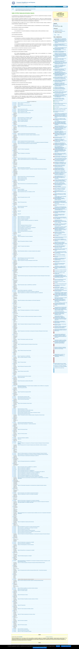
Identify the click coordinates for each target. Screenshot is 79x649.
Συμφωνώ (58, 646)
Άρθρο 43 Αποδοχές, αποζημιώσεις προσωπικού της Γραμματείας (28, 220)
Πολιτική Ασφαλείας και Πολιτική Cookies (39, 647)
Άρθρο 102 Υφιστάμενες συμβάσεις (23, 437)
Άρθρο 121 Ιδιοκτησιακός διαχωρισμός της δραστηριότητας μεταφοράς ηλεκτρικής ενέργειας (32, 485)
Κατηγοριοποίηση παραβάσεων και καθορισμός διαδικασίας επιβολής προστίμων (60, 212)
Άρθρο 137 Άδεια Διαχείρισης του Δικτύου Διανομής (26, 544)
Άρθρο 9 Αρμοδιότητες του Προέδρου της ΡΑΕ (25, 117)
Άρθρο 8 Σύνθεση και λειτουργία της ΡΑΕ (24, 112)
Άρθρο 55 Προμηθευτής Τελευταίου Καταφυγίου (25, 236)
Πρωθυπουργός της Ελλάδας (21, 6)
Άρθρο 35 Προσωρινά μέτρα (22, 202)
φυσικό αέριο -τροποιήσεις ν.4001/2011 (61, 108)
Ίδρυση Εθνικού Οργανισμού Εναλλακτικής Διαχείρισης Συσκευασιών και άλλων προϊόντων (61, 290)
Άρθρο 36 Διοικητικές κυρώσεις (22, 206)
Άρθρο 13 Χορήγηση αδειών (22, 125)
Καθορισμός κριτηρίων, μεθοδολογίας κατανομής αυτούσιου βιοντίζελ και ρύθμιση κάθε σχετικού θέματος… (60, 327)
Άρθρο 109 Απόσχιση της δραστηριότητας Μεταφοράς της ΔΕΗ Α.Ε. (28, 455)
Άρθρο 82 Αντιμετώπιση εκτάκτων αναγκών (24, 376)
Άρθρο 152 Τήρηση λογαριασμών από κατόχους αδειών (26, 614)
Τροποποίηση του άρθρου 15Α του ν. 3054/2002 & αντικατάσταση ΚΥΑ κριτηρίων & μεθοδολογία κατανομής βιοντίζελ (60, 267)
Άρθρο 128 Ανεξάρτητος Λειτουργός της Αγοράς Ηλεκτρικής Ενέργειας (29, 526)
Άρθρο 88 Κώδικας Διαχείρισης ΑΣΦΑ (23, 396)
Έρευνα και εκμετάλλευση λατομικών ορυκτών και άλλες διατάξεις (60, 279)
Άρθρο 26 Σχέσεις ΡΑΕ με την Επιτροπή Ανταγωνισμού (26, 176)
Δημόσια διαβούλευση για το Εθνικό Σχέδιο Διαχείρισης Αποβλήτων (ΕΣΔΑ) (61, 364)
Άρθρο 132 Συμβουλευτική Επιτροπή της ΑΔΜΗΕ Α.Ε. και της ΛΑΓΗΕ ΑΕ (29, 531)
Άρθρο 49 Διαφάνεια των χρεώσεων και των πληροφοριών (27, 227)
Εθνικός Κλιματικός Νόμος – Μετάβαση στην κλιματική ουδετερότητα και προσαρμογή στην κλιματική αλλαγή (61, 78)
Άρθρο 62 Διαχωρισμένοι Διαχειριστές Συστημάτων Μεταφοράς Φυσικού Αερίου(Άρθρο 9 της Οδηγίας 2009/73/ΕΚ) (33, 267)
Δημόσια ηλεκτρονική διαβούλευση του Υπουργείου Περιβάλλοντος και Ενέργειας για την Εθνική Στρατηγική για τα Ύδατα (61, 45)
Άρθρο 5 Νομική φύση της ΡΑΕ (22, 109)
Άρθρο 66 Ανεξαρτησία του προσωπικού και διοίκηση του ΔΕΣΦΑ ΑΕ (28, 291)
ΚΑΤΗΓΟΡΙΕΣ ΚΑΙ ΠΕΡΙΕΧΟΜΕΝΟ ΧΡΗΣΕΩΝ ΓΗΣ (60, 285)
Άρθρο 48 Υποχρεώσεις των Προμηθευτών (24, 226)
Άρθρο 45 (19, 222)
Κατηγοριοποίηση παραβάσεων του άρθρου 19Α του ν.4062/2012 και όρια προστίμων (61, 240)
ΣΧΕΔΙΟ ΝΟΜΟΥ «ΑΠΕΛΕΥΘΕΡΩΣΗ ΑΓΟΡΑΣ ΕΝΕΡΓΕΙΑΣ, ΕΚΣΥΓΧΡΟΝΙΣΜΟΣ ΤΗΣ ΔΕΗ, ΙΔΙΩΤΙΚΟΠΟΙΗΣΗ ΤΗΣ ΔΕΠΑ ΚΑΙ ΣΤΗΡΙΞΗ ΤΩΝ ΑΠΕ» (60, 198)
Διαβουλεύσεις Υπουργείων (51, 6)
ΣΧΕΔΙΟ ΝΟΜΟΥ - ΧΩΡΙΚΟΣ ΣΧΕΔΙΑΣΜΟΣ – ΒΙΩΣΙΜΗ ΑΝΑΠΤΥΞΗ (61, 287)
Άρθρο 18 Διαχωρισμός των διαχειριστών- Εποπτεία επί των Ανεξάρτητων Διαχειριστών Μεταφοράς (33, 142)
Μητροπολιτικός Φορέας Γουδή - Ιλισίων (60, 205)
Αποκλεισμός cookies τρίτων (66, 646)
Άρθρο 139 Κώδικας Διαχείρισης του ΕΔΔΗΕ (25, 555)
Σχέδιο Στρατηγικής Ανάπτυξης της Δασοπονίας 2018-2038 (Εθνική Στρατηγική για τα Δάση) (60, 246)
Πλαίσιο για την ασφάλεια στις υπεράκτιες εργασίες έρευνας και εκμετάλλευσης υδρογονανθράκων (60, 88)
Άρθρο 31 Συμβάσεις (21, 189)
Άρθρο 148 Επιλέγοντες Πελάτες (23, 594)
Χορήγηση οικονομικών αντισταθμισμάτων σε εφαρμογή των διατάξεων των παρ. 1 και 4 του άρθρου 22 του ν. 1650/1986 (61, 221)
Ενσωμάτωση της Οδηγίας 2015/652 (60, 271)
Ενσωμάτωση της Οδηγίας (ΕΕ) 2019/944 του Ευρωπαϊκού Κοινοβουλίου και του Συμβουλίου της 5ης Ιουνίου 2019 (61, 140)
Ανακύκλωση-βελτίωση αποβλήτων (60, 105)
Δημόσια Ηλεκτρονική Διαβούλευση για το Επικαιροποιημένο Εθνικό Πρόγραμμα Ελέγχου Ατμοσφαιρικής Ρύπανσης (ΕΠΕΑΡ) (61, 48)
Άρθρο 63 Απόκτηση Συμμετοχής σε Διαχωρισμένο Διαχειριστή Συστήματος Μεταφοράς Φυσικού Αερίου (34, 275)
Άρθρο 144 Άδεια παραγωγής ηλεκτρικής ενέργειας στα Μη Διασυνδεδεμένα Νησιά (30, 580)
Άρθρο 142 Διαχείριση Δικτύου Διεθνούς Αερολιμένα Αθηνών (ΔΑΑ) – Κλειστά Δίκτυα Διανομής (32, 570)
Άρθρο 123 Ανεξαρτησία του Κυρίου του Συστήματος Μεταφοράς (28, 494)
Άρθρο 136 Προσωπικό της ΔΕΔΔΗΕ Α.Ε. (24, 543)
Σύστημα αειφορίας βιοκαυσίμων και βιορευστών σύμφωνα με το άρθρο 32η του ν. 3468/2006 (61, 218)
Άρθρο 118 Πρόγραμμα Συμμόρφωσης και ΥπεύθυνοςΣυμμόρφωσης (28, 475)
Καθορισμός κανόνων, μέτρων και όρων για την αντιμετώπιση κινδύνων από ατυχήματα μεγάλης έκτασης (61, 92)
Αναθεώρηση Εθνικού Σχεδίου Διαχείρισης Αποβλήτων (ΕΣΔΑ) (59, 98)
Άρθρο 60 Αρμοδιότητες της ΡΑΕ (23, 259)
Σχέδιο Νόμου (57, 20)
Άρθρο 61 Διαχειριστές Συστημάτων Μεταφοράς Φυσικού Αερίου (28, 260)
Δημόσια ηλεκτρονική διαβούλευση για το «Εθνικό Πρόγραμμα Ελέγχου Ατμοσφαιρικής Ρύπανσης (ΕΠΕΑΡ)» (61, 180)
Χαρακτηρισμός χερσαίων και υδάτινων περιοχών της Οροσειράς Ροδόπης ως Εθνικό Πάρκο (61, 330)
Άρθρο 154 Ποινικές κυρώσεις (22, 624)
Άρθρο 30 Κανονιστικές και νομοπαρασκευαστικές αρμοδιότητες (28, 183)
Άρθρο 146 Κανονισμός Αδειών (22, 589)
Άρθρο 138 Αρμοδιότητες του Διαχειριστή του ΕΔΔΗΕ (26, 550)
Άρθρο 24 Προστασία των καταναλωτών (24, 167)
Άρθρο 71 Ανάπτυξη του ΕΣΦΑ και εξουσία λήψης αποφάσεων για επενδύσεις (30, 316)
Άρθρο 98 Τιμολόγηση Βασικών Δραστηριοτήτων (25, 422)
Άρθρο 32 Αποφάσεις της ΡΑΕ (22, 190)
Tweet (55, 34)
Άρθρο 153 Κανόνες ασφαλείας (22, 620)
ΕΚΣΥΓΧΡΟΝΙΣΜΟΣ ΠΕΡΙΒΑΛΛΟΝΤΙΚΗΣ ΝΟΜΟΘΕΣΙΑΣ (60, 186)
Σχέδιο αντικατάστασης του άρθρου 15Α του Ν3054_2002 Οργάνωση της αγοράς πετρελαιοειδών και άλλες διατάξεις (61, 303)
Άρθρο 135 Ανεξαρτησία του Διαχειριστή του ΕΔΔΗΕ (26, 542)
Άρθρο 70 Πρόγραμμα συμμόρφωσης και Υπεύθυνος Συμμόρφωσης (28, 310)
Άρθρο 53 (19, 232)
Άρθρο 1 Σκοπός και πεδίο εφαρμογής (24, 102)
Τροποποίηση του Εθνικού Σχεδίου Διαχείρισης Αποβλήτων (60, 137)
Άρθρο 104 (19, 441)
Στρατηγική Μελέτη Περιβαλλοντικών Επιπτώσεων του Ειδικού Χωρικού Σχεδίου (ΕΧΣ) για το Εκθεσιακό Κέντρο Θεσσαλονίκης (61, 202)
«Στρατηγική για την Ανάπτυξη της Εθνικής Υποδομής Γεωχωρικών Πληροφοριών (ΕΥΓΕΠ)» (60, 166)
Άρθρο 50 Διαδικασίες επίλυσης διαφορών (24, 228)
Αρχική (14, 6)
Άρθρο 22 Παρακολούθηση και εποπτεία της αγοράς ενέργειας (27, 158)
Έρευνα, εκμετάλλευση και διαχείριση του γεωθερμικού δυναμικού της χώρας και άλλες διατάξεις (61, 252)
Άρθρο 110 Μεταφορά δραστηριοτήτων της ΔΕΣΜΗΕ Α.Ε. (27, 461)
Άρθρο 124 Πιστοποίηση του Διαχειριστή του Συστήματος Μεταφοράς (28, 500)
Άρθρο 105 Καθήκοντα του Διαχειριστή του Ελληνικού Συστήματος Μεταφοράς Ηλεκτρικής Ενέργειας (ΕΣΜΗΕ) (33, 443)
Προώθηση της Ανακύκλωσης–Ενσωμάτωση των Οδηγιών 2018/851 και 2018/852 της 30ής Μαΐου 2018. (60, 163)
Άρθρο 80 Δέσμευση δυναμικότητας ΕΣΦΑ (24, 366)
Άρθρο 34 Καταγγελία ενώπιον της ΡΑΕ (24, 197)
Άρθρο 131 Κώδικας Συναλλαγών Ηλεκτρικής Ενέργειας (26, 530)
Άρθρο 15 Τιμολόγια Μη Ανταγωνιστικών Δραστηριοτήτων (27, 133)
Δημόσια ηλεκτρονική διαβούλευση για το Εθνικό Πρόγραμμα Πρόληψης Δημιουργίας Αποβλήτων (61, 81)
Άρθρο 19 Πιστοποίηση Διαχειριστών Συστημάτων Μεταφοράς (27, 143)
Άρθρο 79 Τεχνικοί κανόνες (22, 362)
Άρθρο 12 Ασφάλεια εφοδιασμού (23, 121)
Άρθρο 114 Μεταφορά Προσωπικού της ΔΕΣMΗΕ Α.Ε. (26, 470)
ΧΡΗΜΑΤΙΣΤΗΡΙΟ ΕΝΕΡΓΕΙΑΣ (59, 367)
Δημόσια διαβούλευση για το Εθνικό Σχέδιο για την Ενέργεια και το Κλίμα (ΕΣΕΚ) (60, 194)
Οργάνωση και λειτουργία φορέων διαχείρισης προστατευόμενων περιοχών (60, 264)
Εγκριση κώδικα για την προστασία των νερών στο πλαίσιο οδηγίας (61, 103)
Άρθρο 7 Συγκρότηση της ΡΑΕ (22, 111)
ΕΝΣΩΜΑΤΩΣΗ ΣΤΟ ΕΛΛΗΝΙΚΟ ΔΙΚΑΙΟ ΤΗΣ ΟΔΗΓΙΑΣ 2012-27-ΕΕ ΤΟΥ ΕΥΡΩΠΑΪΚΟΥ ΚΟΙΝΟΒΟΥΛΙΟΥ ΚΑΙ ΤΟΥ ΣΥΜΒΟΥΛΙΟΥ (61, 95)
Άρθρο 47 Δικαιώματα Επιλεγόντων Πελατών (25, 225)
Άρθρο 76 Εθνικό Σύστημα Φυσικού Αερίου (24, 350)
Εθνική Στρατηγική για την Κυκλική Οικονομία (60, 256)
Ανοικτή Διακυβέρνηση (30, 6)
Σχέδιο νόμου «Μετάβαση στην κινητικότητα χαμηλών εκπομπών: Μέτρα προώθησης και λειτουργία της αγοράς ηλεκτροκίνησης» (60, 183)
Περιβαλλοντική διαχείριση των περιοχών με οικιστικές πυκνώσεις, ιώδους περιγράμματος (60, 232)
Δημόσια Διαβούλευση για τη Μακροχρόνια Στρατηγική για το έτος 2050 (60, 191)
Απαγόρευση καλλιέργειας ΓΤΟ (59, 90)
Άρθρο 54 (19, 235)
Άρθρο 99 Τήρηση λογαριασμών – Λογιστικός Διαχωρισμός (27, 423)
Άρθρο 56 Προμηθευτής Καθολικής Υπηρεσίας (25, 241)
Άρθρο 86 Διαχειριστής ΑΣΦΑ (22, 387)
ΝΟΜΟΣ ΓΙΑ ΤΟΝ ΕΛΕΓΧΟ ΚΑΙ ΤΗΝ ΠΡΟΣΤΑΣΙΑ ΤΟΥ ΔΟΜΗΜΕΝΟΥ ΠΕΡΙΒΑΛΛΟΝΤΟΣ (60, 259)
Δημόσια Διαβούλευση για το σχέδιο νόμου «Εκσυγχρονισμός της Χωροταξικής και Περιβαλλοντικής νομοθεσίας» (60, 177)
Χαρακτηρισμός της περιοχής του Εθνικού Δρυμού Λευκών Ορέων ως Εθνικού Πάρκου (60, 322)
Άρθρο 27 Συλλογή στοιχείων (22, 177)
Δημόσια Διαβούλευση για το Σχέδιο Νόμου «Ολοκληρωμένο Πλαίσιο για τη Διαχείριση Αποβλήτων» (61, 154)
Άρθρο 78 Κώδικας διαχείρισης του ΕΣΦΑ (24, 357)
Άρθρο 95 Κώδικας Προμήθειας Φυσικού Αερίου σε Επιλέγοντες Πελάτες (29, 412)
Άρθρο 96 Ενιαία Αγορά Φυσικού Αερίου (24, 413)
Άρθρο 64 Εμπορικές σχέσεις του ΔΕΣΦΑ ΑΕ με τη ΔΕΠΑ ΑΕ (27, 284)
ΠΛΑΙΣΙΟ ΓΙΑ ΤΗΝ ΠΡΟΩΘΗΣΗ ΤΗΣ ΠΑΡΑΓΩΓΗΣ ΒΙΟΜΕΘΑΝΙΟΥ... (60, 51)
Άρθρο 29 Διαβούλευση (21, 180)
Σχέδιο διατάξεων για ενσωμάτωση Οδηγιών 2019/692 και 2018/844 (60, 189)
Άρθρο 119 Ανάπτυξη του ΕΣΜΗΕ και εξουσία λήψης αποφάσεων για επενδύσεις (30, 476)
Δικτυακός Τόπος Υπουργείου (40, 6)
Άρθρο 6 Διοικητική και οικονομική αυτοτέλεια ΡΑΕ (25, 110)
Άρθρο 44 (19, 221)
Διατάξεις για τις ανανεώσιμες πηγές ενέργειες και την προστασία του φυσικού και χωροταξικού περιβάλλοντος (60, 66)
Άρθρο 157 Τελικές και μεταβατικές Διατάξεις (24, 631)
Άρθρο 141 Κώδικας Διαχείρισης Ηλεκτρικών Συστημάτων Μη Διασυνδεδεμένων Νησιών (31, 562)
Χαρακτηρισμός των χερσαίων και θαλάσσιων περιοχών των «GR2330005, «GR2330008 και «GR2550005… (60, 355)
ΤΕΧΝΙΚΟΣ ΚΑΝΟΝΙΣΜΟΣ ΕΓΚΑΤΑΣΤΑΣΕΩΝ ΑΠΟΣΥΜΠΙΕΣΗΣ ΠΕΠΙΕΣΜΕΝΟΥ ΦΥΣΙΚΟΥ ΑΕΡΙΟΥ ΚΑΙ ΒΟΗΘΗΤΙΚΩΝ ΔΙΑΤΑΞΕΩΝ (61, 276)
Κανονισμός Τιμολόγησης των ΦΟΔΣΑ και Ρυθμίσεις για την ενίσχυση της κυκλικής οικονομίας (61, 224)
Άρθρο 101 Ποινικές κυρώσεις (22, 433)
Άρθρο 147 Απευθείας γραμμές (22, 590)
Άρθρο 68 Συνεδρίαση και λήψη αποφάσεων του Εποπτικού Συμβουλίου (29, 300)
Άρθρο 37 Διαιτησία (21, 207)
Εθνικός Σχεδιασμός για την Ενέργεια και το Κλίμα (60, 235)
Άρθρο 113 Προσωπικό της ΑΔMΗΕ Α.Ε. (24, 469)
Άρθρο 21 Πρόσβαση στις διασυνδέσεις (24, 153)
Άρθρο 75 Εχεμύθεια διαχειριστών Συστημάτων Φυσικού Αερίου (27, 344)
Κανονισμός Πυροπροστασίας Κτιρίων (61, 283)
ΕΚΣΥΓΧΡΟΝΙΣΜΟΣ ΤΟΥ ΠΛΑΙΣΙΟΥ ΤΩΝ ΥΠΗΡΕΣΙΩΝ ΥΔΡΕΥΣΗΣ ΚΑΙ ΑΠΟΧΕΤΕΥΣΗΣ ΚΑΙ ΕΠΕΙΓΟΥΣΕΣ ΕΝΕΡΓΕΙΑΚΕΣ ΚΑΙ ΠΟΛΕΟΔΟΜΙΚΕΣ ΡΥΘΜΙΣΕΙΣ (60, 123)
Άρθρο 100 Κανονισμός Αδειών (22, 429)
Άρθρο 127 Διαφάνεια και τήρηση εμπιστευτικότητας (26, 521)
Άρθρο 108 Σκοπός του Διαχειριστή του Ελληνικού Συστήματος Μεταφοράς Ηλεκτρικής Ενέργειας (33, 454)
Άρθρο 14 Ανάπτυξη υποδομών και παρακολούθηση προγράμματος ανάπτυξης (30, 126)
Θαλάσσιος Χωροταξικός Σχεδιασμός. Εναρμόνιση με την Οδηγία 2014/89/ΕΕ (61, 366)
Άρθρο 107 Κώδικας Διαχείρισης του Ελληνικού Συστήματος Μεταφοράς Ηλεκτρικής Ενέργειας (32, 453)
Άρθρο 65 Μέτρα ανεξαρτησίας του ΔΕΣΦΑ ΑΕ (25, 290)
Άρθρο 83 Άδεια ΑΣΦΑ (21, 377)
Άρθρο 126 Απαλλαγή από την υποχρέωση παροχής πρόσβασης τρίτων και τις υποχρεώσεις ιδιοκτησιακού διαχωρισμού (34, 513)
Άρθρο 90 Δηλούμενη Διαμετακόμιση (23, 399)
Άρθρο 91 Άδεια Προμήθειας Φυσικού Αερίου (25, 403)
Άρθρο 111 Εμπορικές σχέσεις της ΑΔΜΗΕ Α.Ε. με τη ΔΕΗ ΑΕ (27, 466)
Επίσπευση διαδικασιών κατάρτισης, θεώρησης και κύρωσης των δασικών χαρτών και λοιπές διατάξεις (60, 348)
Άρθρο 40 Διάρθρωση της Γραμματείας (24, 216)
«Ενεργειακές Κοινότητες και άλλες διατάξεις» (60, 282)
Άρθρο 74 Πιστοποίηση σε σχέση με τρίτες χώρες (25, 339)
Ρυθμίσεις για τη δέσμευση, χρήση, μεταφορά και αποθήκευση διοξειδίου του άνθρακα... (60, 119)
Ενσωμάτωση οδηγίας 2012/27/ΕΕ (60, 109)
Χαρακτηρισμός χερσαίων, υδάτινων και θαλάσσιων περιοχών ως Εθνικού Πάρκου (61, 249)
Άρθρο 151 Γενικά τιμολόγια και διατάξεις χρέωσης (25, 608)
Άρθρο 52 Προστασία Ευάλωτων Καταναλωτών (25, 231)
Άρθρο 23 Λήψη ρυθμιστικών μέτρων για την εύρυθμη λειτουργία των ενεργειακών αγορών (32, 159)
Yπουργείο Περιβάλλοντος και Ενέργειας (25, 2)
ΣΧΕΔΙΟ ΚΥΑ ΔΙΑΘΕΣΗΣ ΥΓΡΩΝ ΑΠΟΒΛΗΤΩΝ (60, 273)
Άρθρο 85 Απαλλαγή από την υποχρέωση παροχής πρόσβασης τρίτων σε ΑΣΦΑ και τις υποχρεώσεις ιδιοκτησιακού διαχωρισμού (33, 386)
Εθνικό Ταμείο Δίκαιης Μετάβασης (60, 254)
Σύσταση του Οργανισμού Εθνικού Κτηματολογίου (60, 261)
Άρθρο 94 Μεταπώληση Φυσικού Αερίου (24, 411)
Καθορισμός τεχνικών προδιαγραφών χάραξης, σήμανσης (60, 324)
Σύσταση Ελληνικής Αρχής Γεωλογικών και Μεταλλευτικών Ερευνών (61, 237)
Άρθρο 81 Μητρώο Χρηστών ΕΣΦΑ (23, 371)
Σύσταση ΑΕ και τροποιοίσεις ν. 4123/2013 (59, 111)
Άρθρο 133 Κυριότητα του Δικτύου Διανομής (25, 532)
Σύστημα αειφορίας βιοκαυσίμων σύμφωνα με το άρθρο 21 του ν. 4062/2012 (60, 215)
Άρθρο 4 (19, 106)
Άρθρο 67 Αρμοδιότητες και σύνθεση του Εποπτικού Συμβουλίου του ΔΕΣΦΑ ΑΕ (30, 292)
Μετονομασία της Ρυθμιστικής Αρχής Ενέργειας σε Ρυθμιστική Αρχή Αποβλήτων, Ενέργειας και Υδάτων (60, 70)
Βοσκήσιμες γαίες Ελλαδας (59, 100)
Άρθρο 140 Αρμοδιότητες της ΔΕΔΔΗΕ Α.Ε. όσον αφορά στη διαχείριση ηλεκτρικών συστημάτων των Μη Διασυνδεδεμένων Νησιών (34, 561)
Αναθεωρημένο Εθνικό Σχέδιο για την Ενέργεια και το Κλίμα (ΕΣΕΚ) (60, 59)
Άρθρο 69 (19, 307)
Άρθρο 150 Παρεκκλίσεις (21, 605)
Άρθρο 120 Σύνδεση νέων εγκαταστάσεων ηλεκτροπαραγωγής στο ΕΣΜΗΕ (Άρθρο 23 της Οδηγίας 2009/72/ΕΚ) (33, 478)
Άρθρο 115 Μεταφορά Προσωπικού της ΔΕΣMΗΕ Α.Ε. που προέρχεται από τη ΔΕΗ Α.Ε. (31, 471)
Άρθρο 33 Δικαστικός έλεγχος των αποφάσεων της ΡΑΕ (26, 191)
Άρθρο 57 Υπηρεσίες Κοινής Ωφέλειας (24, 246)
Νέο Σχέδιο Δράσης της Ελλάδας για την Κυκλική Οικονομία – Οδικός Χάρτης (61, 156)
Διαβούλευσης (63, 31)
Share (58, 34)
